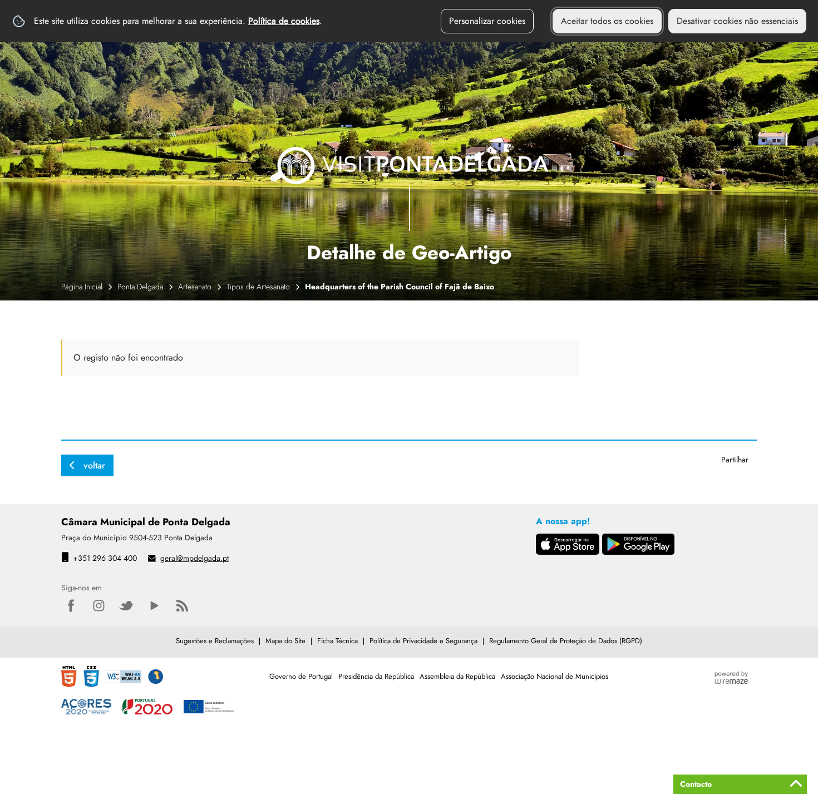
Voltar (94, 465)
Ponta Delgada (140, 286)
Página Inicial (81, 286)
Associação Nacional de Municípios (554, 676)
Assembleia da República (457, 676)
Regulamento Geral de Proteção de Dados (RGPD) (565, 640)
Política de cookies (283, 20)
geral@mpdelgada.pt (194, 558)
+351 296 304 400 (105, 558)
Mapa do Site (285, 640)
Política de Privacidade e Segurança (423, 640)
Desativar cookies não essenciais (737, 20)
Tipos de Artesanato (258, 286)
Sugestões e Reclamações (215, 640)
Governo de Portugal (301, 676)
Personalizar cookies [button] (487, 20)
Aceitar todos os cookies (607, 20)
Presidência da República (376, 676)
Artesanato (194, 286)
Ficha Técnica (337, 640)
